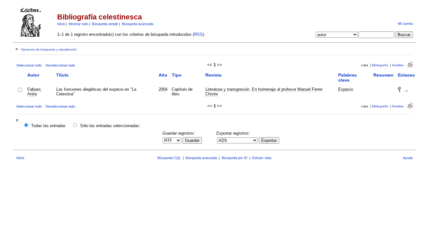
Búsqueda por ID (234, 158)
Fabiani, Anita (34, 91)
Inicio (61, 24)
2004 (163, 89)
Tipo (177, 75)
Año (163, 75)
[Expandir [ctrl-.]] (18, 121)
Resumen (383, 75)
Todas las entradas (48, 125)
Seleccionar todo (29, 65)
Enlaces (406, 75)
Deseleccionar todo (60, 65)
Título (62, 75)
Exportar (269, 140)
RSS (198, 34)
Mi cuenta (405, 23)
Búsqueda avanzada (137, 24)
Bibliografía (380, 65)
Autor (33, 75)
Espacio (345, 89)
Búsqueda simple (105, 24)
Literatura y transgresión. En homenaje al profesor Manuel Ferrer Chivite (264, 91)
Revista (213, 75)
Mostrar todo (78, 24)
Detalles (398, 65)
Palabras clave (347, 77)
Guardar (192, 140)
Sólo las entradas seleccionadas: (110, 125)
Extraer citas (262, 158)
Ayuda (408, 158)
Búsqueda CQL (169, 158)
